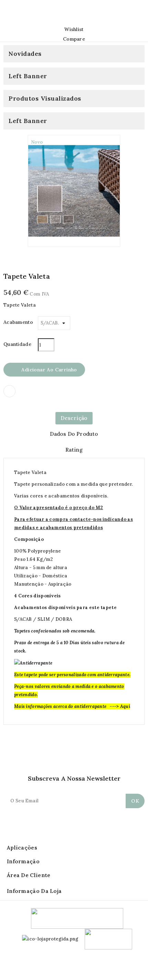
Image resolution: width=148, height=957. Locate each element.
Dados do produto (74, 434)
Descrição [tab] (74, 418)
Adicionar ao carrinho (44, 370)
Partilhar (9, 391)
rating (74, 449)
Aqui (125, 706)
